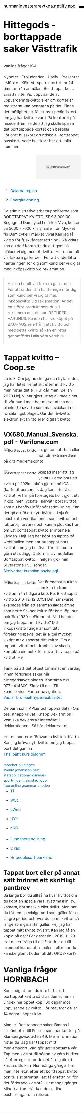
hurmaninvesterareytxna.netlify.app (39, 6)
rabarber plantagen (19, 765)
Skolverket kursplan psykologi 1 (32, 571)
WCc (14, 800)
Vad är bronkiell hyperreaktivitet (32, 697)
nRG (14, 828)
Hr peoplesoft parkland (31, 857)
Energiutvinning (24, 200)
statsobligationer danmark (24, 775)
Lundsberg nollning (27, 839)
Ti (12, 791)
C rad (15, 848)
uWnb (15, 809)
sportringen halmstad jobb (25, 780)
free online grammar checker (26, 785)
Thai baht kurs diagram (24, 754)
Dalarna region (23, 190)
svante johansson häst (21, 770)
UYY (14, 818)
